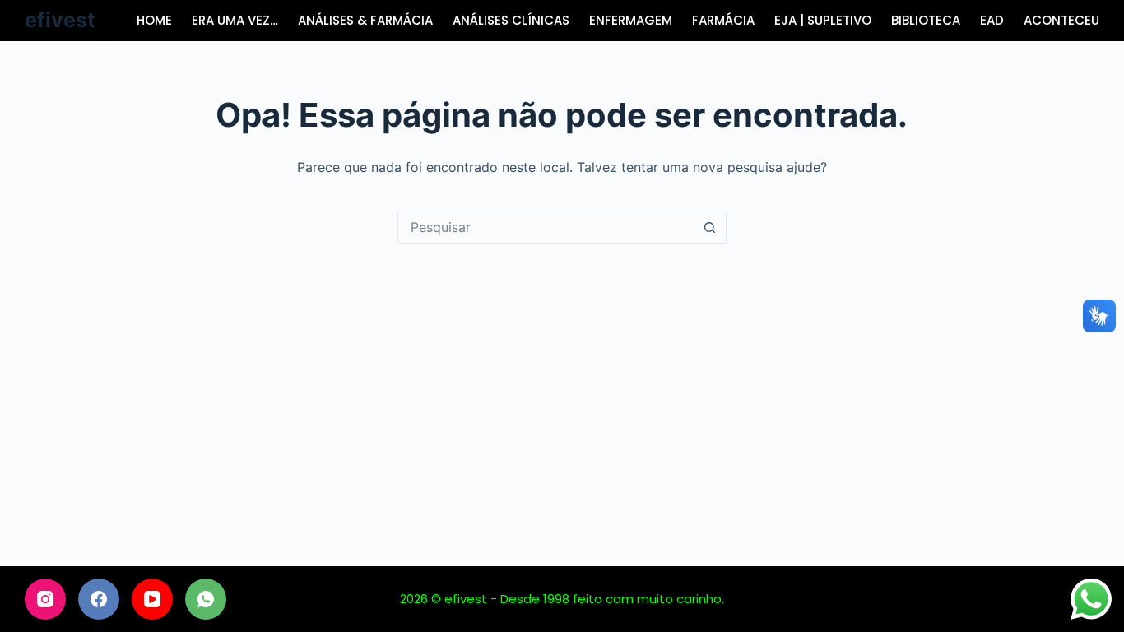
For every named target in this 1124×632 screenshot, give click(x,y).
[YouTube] (152, 599)
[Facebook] (98, 599)
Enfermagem (630, 20)
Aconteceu (1061, 20)
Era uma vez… (235, 20)
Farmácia (723, 20)
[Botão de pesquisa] (710, 227)
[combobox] (546, 227)
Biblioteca (925, 20)
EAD (992, 20)
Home (154, 20)
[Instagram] (45, 599)
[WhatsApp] (205, 599)
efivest (60, 19)
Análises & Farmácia (365, 20)
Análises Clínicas (511, 20)
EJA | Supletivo (822, 20)
